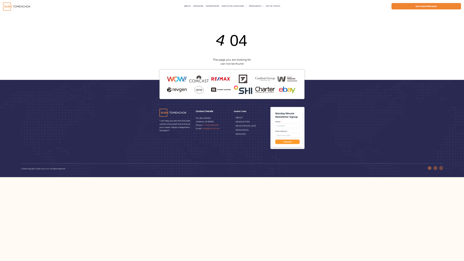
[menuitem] (187, 6)
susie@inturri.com (211, 128)
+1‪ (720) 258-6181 (210, 125)
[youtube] (429, 168)
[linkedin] (441, 168)
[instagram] (435, 168)
